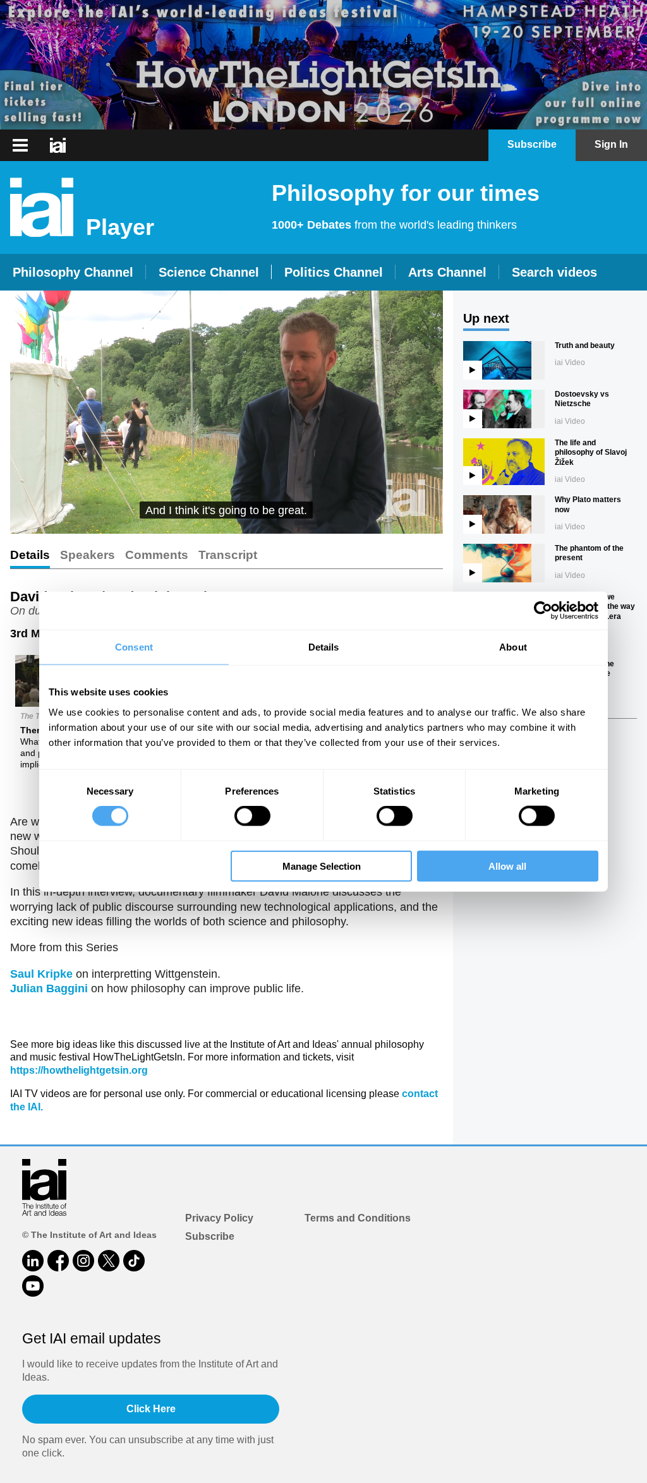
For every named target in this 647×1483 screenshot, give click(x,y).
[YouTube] (33, 1286)
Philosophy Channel (73, 272)
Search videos (554, 272)
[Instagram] (83, 1260)
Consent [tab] (134, 647)
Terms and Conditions (358, 1218)
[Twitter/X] (108, 1260)
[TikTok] (134, 1260)
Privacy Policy (219, 1218)
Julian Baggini (49, 988)
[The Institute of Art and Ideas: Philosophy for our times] (57, 145)
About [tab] (513, 647)
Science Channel (209, 272)
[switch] (252, 816)
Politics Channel (333, 272)
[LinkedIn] (33, 1260)
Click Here (151, 1408)
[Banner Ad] (323, 64)
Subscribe (209, 1236)
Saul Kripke (41, 974)
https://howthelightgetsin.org (79, 1070)
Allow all (507, 865)
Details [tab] (323, 647)
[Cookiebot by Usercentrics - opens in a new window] (543, 610)
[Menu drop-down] (18, 145)
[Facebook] (58, 1260)
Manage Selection (321, 865)
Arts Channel (447, 272)
